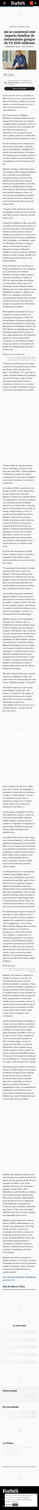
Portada (12, 27)
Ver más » (9, 1504)
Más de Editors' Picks (14, 1286)
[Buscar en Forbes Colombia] (35, 3)
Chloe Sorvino (10, 47)
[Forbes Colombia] (18, 3)
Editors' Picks (24, 27)
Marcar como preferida (19, 88)
